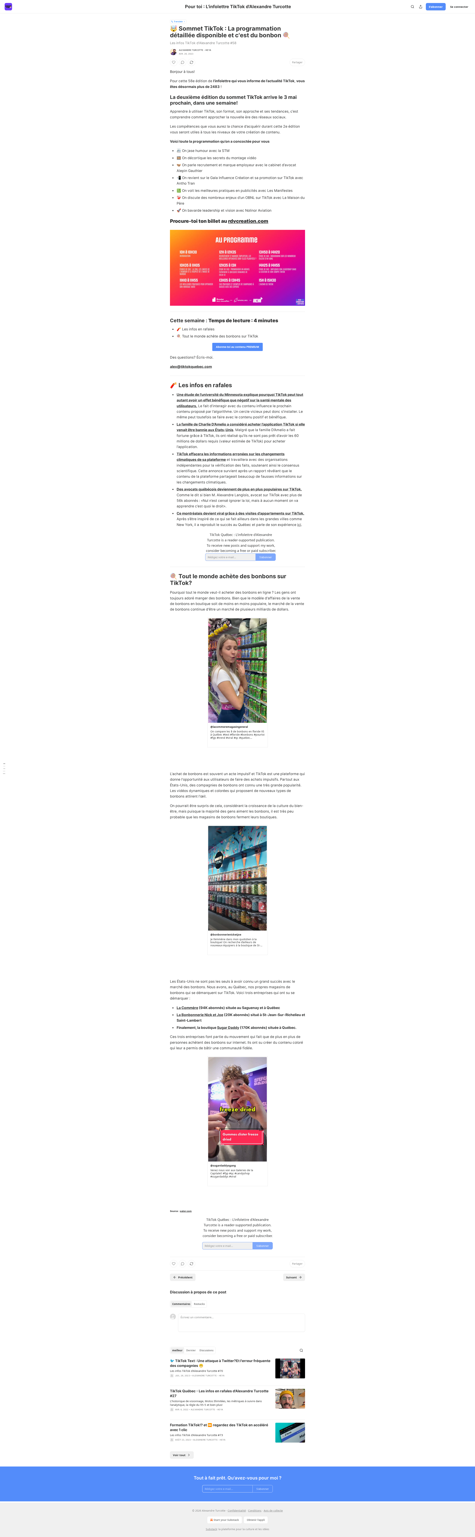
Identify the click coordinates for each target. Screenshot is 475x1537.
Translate (178, 21)
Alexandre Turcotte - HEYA (195, 50)
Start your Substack (226, 1520)
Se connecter (459, 7)
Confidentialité (237, 1510)
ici (299, 525)
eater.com (186, 1211)
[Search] (412, 6)
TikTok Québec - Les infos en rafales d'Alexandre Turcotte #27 (219, 1393)
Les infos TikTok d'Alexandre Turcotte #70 (196, 1371)
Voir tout (179, 1455)
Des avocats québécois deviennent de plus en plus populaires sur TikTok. (239, 489)
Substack (211, 1529)
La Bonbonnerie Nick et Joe (200, 1015)
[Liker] (173, 62)
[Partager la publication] (420, 6)
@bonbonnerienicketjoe (225, 934)
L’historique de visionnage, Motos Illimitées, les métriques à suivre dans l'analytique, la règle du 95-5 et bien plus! (216, 1403)
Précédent (185, 1277)
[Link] (165, 100)
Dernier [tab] (191, 1350)
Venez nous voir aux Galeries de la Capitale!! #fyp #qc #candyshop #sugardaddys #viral (231, 1173)
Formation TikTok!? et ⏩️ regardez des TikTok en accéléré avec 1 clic (219, 1427)
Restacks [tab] (199, 1304)
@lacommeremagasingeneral (229, 727)
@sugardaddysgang (223, 1165)
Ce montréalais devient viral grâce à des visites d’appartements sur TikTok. (240, 513)
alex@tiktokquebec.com (191, 367)
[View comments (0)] (182, 62)
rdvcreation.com (248, 221)
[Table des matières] (4, 768)
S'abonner (436, 7)
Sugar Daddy (228, 1028)
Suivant (291, 1277)
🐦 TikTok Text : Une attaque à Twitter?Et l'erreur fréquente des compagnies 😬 (220, 1363)
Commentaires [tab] (181, 1304)
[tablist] (188, 1304)
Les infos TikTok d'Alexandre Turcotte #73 (196, 1435)
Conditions (254, 1510)
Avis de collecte (273, 1510)
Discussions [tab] (206, 1350)
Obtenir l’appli (256, 1520)
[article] (237, 1370)
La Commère (187, 1008)
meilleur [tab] (177, 1350)
